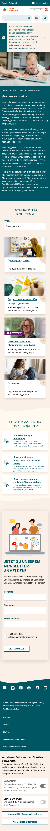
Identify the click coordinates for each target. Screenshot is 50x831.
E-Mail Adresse (11, 618)
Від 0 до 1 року (18, 90)
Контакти (6, 717)
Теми (7, 221)
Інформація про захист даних (14, 739)
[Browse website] (44, 18)
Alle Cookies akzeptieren (25, 822)
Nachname (9, 605)
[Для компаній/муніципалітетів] (37, 18)
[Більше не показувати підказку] (44, 37)
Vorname (8, 591)
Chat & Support (13, 798)
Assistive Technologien (10, 3)
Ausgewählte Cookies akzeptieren (25, 814)
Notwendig (10, 781)
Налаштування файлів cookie (14, 746)
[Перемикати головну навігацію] (17, 18)
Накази (5, 725)
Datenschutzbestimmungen (21, 637)
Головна (5, 90)
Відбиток (6, 732)
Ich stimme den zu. (22, 635)
